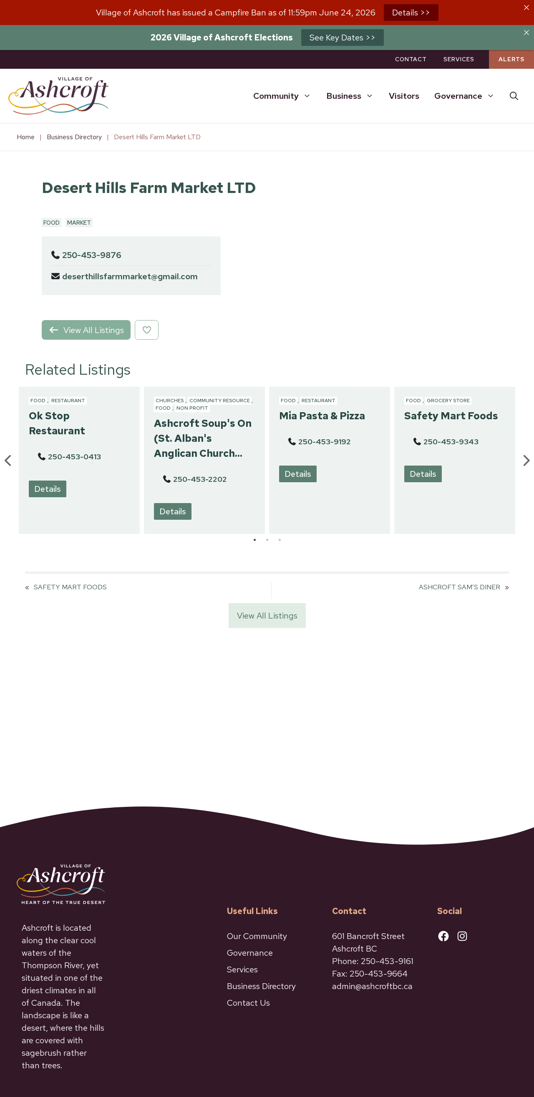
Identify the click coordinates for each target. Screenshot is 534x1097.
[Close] (526, 7)
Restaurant (68, 400)
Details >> (411, 12)
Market (79, 222)
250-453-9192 (324, 441)
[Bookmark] (147, 330)
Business (343, 95)
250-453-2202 (200, 479)
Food (51, 222)
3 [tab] (279, 540)
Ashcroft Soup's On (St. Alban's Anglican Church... (203, 438)
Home (26, 137)
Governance (458, 95)
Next (525, 460)
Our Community (257, 936)
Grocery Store (448, 400)
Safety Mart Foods (451, 415)
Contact (411, 59)
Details (47, 488)
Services (458, 59)
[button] (514, 96)
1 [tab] (254, 540)
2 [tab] (267, 540)
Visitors (404, 95)
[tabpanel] (79, 460)
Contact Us (248, 1002)
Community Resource (219, 400)
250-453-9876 (91, 255)
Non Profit (192, 408)
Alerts (511, 59)
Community (276, 95)
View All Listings (267, 615)
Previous (8, 460)
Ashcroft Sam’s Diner (459, 587)
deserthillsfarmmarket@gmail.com (130, 276)
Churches (170, 400)
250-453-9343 (451, 441)
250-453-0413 (74, 456)
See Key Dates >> (342, 37)
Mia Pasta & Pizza (322, 415)
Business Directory (74, 137)
